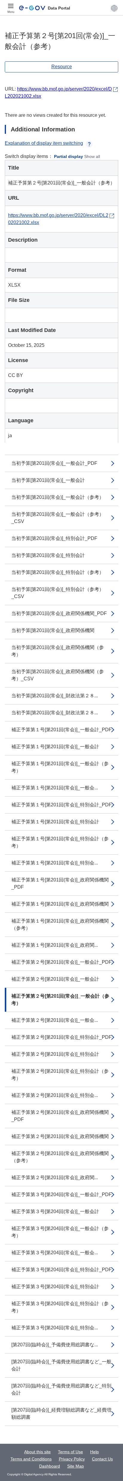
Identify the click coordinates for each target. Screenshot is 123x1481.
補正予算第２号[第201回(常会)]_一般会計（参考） (60, 999)
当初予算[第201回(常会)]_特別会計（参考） (57, 572)
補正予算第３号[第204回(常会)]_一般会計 (55, 1211)
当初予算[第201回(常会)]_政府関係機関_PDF (59, 613)
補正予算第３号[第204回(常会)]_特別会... (54, 1327)
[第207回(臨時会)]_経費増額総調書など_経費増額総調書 (61, 1413)
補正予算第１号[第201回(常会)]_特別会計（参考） (60, 842)
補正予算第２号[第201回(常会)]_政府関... (54, 1177)
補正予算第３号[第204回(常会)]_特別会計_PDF (61, 1269)
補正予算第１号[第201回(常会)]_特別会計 (55, 821)
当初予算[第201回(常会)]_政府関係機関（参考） (57, 651)
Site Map (75, 1466)
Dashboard (49, 1466)
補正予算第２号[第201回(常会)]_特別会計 (55, 1054)
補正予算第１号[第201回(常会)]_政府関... (54, 945)
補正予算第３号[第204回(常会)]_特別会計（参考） (60, 1307)
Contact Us (102, 1459)
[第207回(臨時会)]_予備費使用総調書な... (54, 1344)
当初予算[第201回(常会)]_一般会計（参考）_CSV (57, 518)
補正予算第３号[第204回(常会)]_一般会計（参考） (60, 1232)
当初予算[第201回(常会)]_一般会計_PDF (54, 463)
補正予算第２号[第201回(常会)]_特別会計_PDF (61, 1037)
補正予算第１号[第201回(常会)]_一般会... (54, 787)
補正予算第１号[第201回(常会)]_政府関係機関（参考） (60, 924)
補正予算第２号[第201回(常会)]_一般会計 (55, 979)
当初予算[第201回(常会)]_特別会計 (48, 555)
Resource (61, 66)
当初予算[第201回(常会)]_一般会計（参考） (57, 497)
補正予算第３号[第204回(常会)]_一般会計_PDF (61, 1194)
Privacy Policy (72, 1459)
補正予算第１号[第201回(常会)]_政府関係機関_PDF (60, 883)
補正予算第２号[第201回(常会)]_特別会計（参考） (60, 1075)
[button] (114, 8)
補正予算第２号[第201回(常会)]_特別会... (54, 1095)
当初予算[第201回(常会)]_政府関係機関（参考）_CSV (57, 675)
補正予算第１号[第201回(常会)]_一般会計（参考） (60, 767)
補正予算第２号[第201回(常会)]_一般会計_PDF (61, 962)
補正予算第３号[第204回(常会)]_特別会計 (55, 1286)
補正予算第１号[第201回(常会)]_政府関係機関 (60, 903)
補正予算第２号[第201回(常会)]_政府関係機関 (60, 1136)
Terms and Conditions (31, 1459)
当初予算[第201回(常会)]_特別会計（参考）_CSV (57, 593)
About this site (37, 1451)
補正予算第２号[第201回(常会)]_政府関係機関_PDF (60, 1116)
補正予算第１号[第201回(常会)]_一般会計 (55, 746)
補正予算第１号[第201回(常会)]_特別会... (54, 862)
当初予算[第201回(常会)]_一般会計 (48, 480)
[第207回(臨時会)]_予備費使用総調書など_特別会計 (61, 1389)
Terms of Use (70, 1451)
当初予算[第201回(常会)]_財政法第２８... (54, 695)
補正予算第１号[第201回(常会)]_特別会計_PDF (61, 804)
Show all (92, 156)
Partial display (68, 156)
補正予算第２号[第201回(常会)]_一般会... (54, 1020)
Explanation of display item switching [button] (44, 143)
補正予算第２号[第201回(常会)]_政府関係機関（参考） (60, 1157)
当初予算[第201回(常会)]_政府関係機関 (52, 630)
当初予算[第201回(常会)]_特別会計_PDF (54, 538)
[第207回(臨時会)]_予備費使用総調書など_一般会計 (61, 1365)
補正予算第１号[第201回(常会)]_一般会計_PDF (61, 729)
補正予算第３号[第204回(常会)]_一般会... (54, 1252)
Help (94, 1451)
